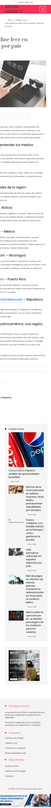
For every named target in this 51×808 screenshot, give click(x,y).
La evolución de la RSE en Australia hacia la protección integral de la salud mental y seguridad (24, 715)
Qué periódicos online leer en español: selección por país (34, 558)
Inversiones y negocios (15, 748)
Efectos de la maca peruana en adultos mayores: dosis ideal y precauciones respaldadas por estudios (35, 498)
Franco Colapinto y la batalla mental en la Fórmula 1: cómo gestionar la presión (35, 529)
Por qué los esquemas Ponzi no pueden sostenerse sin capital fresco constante (23, 723)
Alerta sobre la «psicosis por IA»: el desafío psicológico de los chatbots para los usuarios (34, 622)
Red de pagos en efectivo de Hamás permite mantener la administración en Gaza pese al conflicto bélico (35, 589)
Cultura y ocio (11, 743)
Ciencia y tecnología (14, 738)
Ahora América (14, 9)
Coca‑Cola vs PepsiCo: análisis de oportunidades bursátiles (24, 474)
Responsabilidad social (15, 753)
